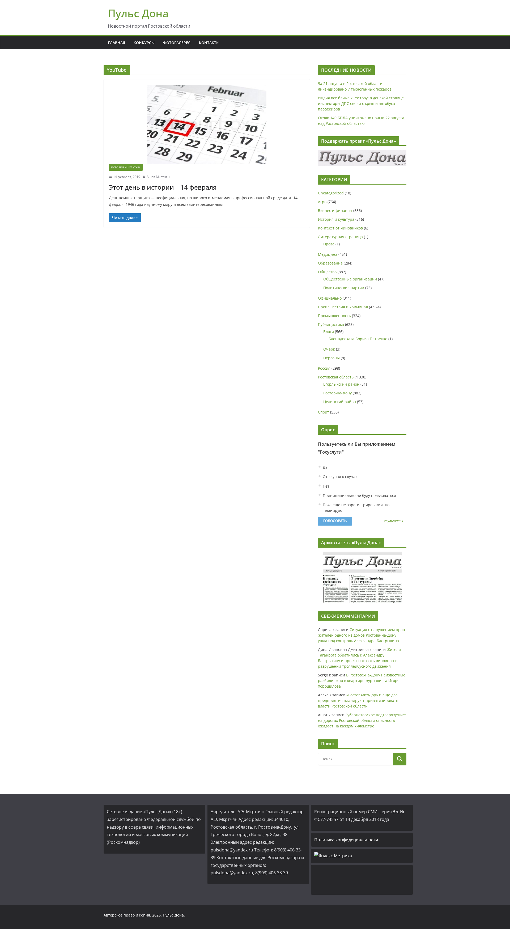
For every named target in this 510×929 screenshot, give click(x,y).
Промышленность (334, 315)
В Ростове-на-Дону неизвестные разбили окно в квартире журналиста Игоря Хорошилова (361, 680)
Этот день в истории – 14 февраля (163, 187)
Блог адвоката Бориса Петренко (358, 338)
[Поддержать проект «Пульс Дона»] (362, 158)
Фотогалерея (176, 42)
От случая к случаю (340, 476)
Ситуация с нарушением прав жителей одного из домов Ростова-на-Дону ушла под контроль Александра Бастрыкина (361, 635)
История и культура (126, 167)
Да (325, 467)
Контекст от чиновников (340, 228)
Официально (330, 298)
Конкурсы (144, 42)
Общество (327, 271)
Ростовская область (336, 377)
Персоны (331, 357)
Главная (116, 42)
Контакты (209, 42)
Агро (322, 201)
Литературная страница (340, 236)
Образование (330, 263)
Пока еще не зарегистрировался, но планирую (355, 507)
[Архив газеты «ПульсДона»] (362, 577)
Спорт (323, 412)
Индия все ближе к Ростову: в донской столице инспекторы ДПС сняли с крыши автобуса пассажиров (361, 103)
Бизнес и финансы (335, 210)
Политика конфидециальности (346, 840)
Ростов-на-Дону (337, 392)
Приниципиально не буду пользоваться (359, 495)
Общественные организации (350, 279)
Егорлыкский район (341, 384)
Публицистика (331, 324)
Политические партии (343, 287)
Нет (325, 486)
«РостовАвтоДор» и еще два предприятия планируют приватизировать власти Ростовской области (358, 700)
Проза (328, 243)
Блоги (328, 331)
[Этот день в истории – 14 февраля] (207, 124)
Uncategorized (331, 192)
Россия (324, 368)
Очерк (329, 349)
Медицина (327, 254)
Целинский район (339, 401)
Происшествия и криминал (343, 306)
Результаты (392, 521)
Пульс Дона (138, 13)
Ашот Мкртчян (158, 176)
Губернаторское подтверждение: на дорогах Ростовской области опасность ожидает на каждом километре (362, 720)
